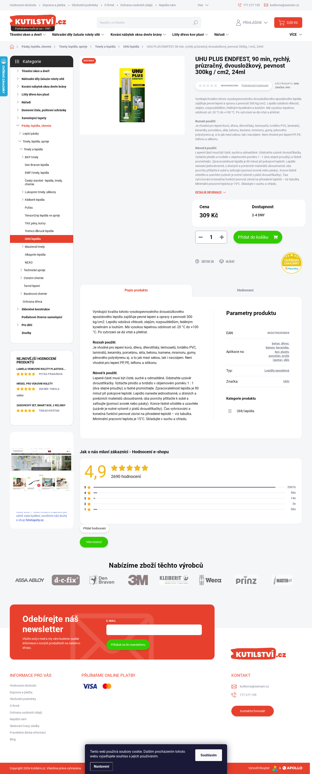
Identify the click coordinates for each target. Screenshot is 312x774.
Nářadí (26, 102)
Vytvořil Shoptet (259, 768)
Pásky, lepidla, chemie (36, 125)
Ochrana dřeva (32, 301)
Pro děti (27, 325)
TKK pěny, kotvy (35, 223)
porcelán (275, 356)
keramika (282, 347)
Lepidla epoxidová (276, 370)
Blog (13, 739)
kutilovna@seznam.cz (254, 686)
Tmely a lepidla (33, 149)
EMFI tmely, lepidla (37, 172)
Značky (26, 333)
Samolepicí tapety (34, 118)
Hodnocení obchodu (23, 5)
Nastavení (101, 766)
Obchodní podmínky (85, 5)
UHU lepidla (33, 239)
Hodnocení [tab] (245, 290)
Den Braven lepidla (37, 165)
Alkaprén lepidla (35, 254)
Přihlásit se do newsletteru (128, 644)
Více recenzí (94, 542)
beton (276, 343)
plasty (285, 352)
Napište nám (167, 5)
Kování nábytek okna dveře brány (44, 86)
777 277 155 (248, 695)
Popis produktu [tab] (136, 290)
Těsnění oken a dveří (35, 71)
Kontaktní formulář (252, 711)
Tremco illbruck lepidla (39, 231)
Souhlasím (209, 755)
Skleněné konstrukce (36, 309)
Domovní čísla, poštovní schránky (44, 110)
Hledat (195, 22)
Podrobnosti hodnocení (255, 85)
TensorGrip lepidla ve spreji (42, 215)
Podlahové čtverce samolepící (42, 317)
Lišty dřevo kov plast (35, 94)
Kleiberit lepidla (35, 199)
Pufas (29, 207)
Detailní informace (208, 192)
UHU (286, 381)
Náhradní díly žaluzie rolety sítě (43, 79)
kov (277, 352)
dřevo (285, 343)
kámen (270, 347)
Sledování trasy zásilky (24, 726)
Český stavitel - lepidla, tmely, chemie (43, 182)
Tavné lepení (32, 286)
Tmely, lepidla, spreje (36, 141)
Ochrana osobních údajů (136, 5)
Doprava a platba (54, 5)
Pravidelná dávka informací (28, 732)
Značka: (282, 87)
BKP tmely (31, 157)
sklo (286, 360)
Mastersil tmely (35, 246)
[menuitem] (28, 34)
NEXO (29, 262)
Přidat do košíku (253, 237)
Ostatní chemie (34, 278)
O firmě (109, 5)
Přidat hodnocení (94, 528)
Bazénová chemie (35, 293)
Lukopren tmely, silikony (40, 192)
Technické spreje (34, 270)
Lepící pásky (31, 133)
